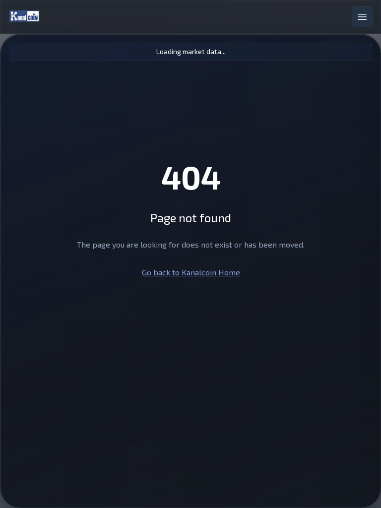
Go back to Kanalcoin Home (191, 272)
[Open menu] (362, 16)
